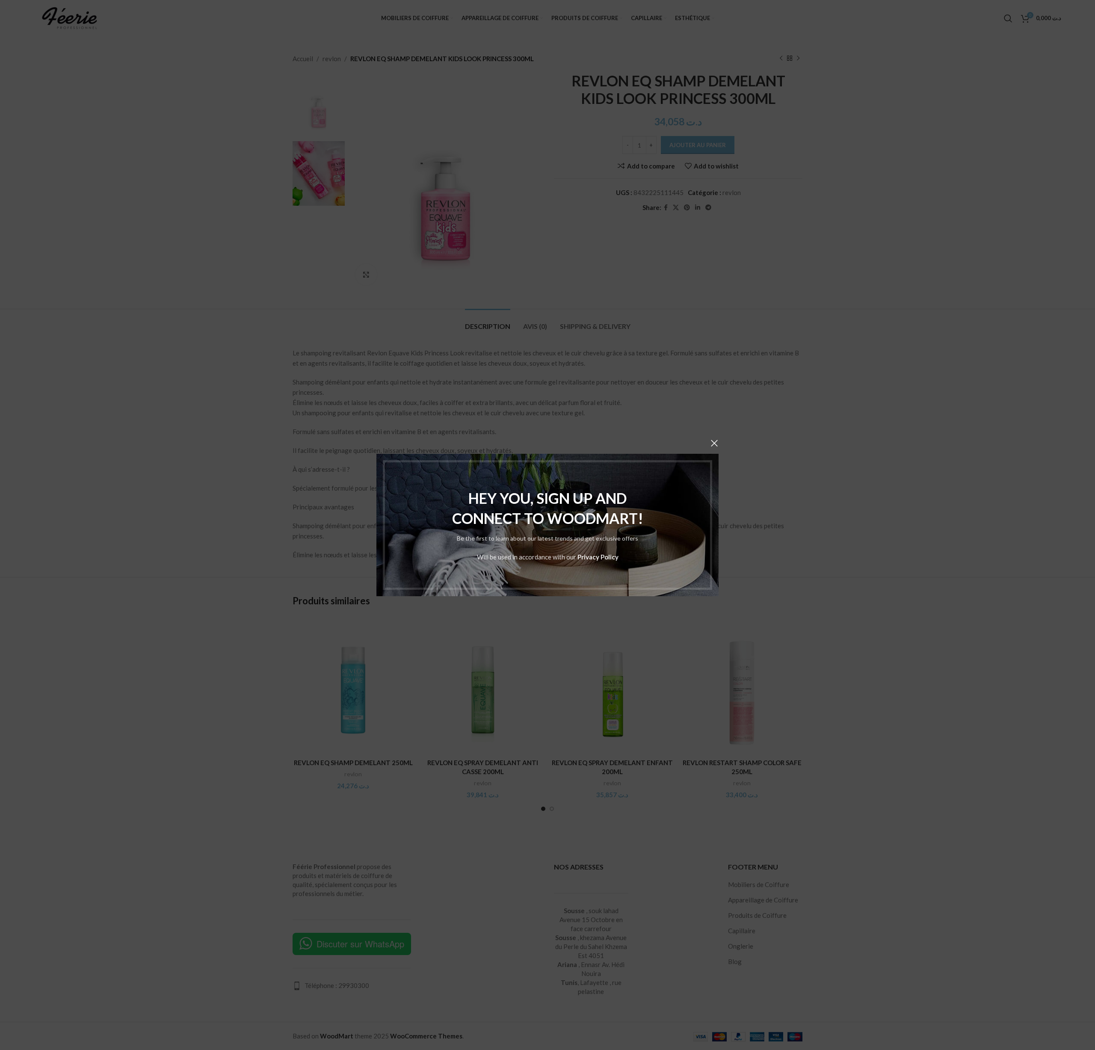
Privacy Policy (598, 557)
